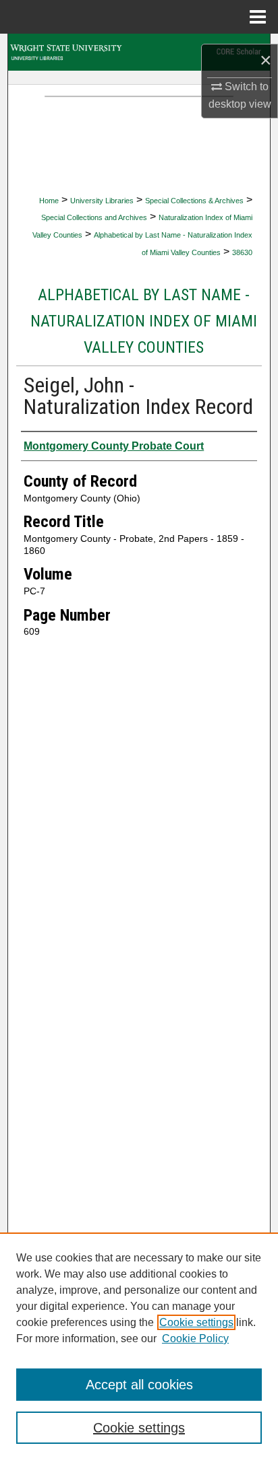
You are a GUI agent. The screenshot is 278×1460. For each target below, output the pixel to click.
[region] (139, 1346)
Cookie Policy (195, 1338)
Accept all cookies (139, 1384)
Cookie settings (196, 1322)
